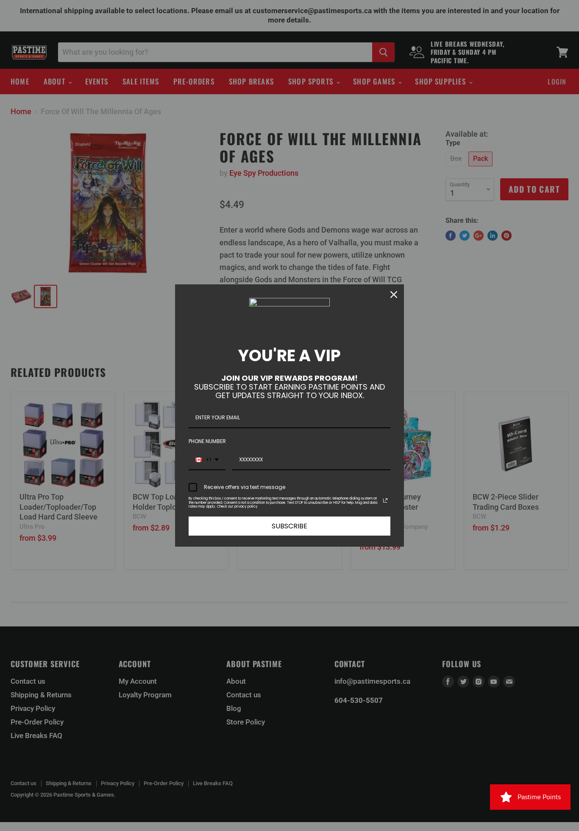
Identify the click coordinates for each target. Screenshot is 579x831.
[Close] (394, 294)
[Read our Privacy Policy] (385, 500)
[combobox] (207, 460)
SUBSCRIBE (289, 526)
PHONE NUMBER (207, 441)
